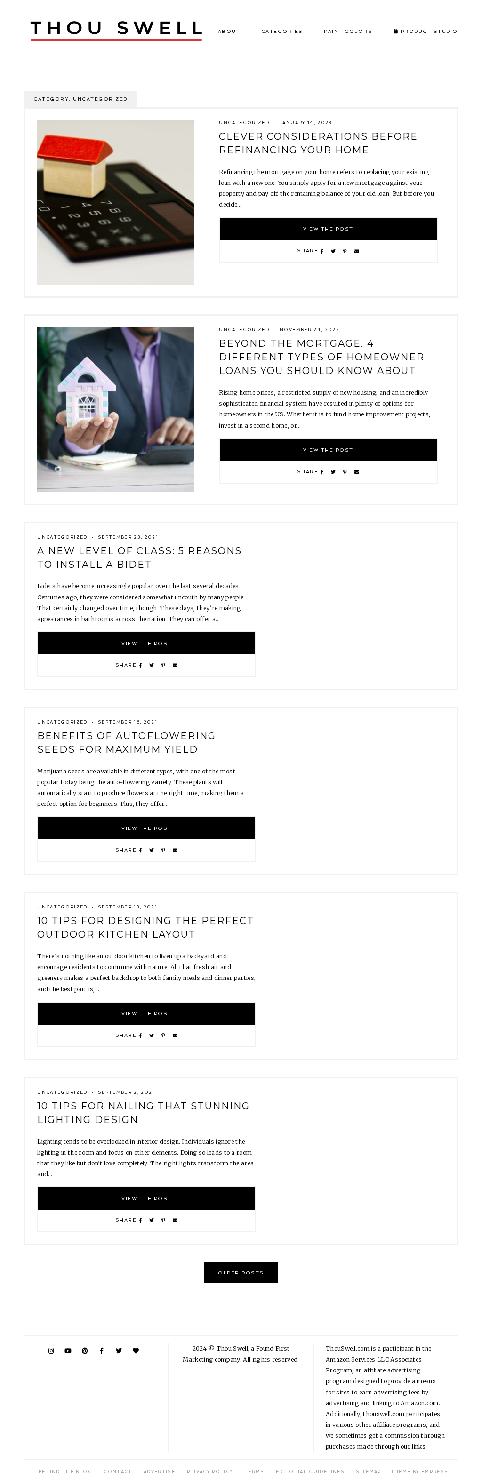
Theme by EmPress (420, 1471)
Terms (254, 1471)
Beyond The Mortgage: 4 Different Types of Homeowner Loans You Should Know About (322, 357)
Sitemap (368, 1471)
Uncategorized (244, 122)
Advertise (159, 1471)
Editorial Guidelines (310, 1471)
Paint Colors (348, 31)
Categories (282, 31)
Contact (118, 1471)
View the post (328, 228)
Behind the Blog (65, 1471)
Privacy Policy (210, 1471)
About (229, 31)
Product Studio (428, 31)
